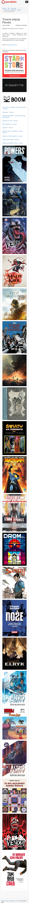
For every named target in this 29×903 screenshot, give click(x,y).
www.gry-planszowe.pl (11, 45)
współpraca (13, 901)
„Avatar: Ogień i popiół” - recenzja (10, 139)
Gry (9, 8)
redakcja (3, 901)
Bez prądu (13, 8)
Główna (4, 8)
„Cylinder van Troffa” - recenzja (10, 120)
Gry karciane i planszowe (10, 10)
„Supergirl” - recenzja (7, 127)
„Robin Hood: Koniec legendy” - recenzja (12, 136)
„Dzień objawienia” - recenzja (9, 124)
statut (7, 901)
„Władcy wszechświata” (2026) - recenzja (12, 143)
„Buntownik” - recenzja (7, 112)
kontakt (18, 901)
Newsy (19, 10)
